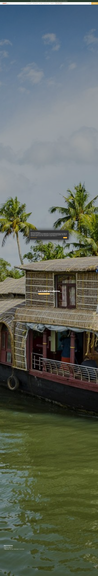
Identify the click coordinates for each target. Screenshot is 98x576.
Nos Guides (40, 3)
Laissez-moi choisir (34, 237)
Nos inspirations (35, 3)
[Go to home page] (6, 3)
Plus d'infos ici (65, 1)
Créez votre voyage (59, 3)
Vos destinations (28, 3)
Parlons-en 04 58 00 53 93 (95, 3)
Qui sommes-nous (46, 3)
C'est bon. (65, 237)
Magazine (52, 3)
